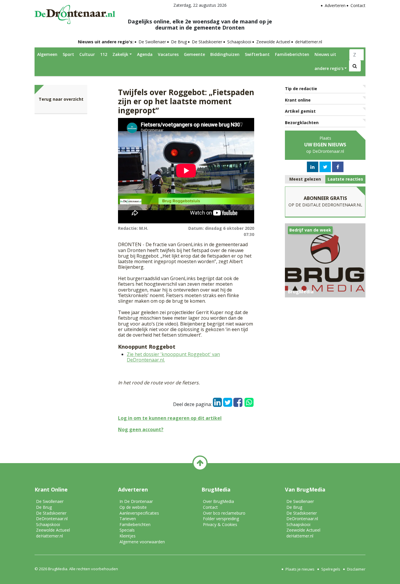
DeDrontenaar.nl (52, 518)
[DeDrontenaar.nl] (75, 13)
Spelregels (330, 569)
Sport (68, 54)
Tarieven (127, 518)
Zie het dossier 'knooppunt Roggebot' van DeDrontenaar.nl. (173, 357)
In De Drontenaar (136, 501)
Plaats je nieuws (300, 569)
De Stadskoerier (207, 41)
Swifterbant (257, 54)
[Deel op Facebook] (237, 400)
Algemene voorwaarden (142, 541)
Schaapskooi (239, 41)
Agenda (145, 54)
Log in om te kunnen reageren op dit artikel (170, 418)
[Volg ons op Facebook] (337, 167)
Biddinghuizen (225, 54)
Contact (358, 5)
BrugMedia (57, 568)
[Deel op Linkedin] (217, 400)
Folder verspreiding (221, 518)
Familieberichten (292, 54)
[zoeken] (355, 65)
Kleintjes (127, 536)
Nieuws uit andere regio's (328, 61)
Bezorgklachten (302, 122)
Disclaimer (356, 569)
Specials (127, 530)
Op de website (133, 507)
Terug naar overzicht (61, 99)
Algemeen (47, 54)
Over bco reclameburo (224, 513)
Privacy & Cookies (220, 524)
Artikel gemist (300, 111)
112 (103, 54)
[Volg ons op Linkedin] (312, 167)
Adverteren (335, 5)
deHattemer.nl (308, 41)
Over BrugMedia (218, 501)
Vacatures (168, 54)
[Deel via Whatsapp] (249, 399)
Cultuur (87, 54)
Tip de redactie (301, 88)
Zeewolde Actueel (273, 41)
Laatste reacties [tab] (345, 179)
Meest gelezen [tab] (305, 179)
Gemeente (194, 54)
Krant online (298, 100)
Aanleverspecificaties (139, 513)
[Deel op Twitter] (227, 400)
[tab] (305, 179)
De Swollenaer (152, 41)
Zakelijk (120, 54)
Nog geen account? (140, 429)
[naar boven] (200, 463)
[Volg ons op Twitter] (325, 167)
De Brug (179, 41)
